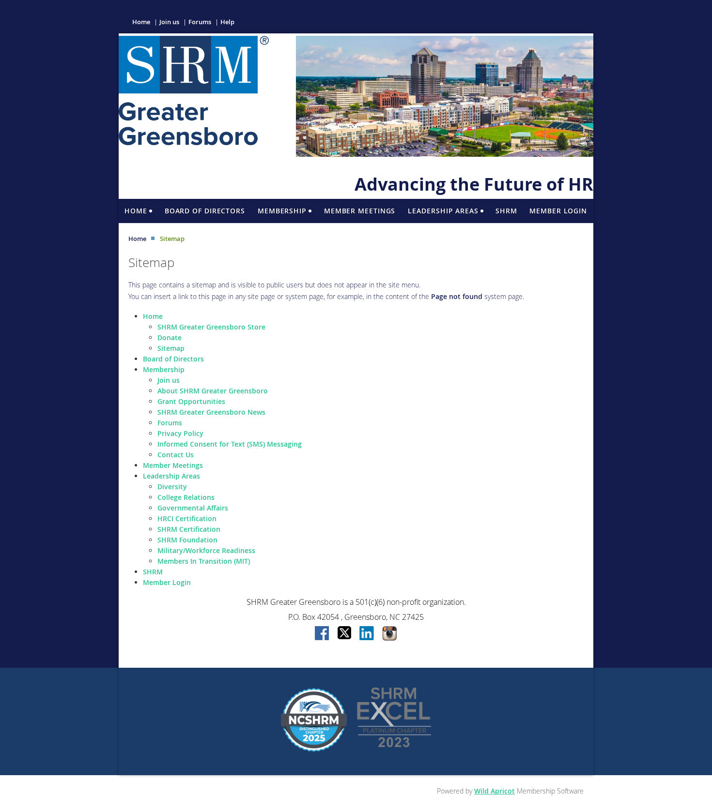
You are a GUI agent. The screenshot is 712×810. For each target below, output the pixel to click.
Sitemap (171, 348)
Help (227, 21)
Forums (199, 21)
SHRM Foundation (187, 539)
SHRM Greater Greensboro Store (211, 326)
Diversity (172, 486)
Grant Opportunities (191, 401)
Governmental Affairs (192, 507)
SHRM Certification (188, 529)
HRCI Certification (187, 518)
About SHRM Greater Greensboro (212, 390)
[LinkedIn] (367, 634)
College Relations (186, 497)
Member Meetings (173, 465)
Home (141, 21)
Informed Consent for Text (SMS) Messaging (229, 444)
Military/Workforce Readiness (206, 550)
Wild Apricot (494, 790)
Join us (169, 21)
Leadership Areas (171, 475)
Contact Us (175, 454)
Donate (169, 337)
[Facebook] (322, 634)
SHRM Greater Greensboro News (211, 412)
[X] (345, 634)
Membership (164, 369)
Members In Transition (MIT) (203, 561)
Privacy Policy (180, 433)
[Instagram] (389, 634)
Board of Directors (173, 358)
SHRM (153, 571)
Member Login (167, 582)
